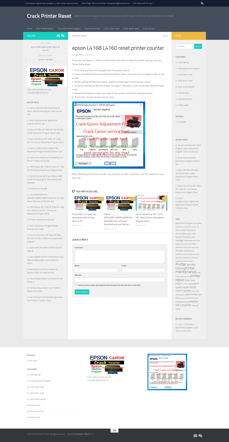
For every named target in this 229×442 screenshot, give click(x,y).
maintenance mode (181, 254)
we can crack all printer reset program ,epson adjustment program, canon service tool (44, 111)
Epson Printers (183, 237)
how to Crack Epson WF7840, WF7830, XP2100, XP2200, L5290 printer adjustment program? (45, 238)
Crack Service (149, 28)
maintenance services (182, 261)
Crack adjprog (183, 62)
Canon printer (192, 227)
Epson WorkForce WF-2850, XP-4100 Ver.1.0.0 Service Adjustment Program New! (188, 189)
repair (186, 287)
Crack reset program (45, 28)
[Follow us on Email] (58, 35)
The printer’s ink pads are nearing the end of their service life (84, 217)
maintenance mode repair (190, 258)
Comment (79, 247)
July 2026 (181, 122)
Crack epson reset (131, 28)
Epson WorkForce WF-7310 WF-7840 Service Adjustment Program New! (150, 217)
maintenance (188, 251)
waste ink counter (186, 303)
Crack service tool (92, 28)
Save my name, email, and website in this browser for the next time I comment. (109, 285)
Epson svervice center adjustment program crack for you (187, 160)
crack (183, 230)
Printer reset (79, 36)
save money (191, 294)
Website (78, 275)
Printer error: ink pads (38, 188)
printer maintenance (185, 270)
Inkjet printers (194, 247)
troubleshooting (182, 302)
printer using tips (188, 284)
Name (78, 266)
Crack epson (191, 230)
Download (178, 234)
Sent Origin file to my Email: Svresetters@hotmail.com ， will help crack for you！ (118, 3)
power (191, 261)
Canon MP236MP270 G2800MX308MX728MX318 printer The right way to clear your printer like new (45, 198)
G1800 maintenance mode (192, 240)
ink (189, 247)
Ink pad (179, 250)
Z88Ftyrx (79, 55)
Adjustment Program (184, 223)
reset (192, 287)
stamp (197, 298)
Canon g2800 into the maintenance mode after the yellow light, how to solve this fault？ (45, 260)
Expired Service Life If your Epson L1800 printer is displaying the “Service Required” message (44, 179)
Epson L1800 (191, 234)
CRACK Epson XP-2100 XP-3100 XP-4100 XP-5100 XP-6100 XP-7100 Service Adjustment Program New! (45, 210)
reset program (179, 295)
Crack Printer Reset (49, 16)
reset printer (195, 291)
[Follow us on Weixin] (62, 35)
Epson (184, 233)
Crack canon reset (112, 28)
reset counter (183, 290)
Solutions (190, 298)
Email (124, 266)
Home (29, 28)
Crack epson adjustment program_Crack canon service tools (51, 3)
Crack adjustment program (69, 28)
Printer (180, 264)
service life (183, 298)
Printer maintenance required (41, 219)
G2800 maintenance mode (183, 244)
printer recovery (185, 276)
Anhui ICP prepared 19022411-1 (80, 434)
